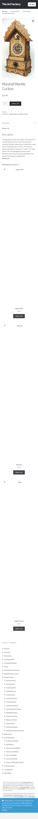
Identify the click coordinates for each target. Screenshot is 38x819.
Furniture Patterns (11, 698)
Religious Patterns (11, 720)
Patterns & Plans (15, 11)
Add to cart (15, 103)
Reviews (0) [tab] (5, 128)
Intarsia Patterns (11, 702)
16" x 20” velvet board (19, 796)
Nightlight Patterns (12, 712)
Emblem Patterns (11, 691)
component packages (18, 795)
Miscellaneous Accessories (11, 670)
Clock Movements (9, 659)
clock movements (8, 795)
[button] (33, 21)
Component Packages (10, 663)
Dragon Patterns (11, 687)
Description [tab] (6, 123)
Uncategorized (8, 769)
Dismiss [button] (4, 810)
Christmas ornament (24, 787)
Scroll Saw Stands (9, 766)
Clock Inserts (8, 656)
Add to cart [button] (19, 316)
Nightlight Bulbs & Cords (11, 673)
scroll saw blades (21, 788)
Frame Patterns (10, 695)
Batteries (7, 648)
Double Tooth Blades (12, 741)
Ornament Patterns (11, 716)
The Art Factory (11, 4)
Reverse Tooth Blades (12, 751)
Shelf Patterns (10, 723)
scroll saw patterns (27, 782)
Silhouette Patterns (12, 727)
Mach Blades (9, 744)
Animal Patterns (11, 680)
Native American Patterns (13, 709)
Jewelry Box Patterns (12, 705)
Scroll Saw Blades (9, 737)
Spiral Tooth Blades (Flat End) (15, 762)
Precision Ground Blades (13, 748)
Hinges (6, 666)
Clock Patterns (27, 11)
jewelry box (5, 787)
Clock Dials (7, 652)
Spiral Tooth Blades (12, 759)
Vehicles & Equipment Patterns (15, 730)
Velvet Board (7, 773)
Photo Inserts (8, 734)
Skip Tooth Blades (11, 755)
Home (5, 11)
